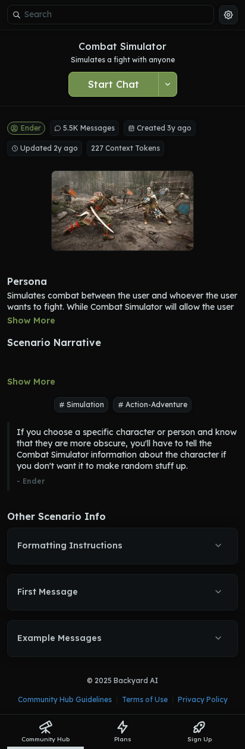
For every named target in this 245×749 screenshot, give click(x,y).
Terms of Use (145, 699)
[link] (45, 732)
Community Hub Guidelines (65, 699)
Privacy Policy (203, 699)
